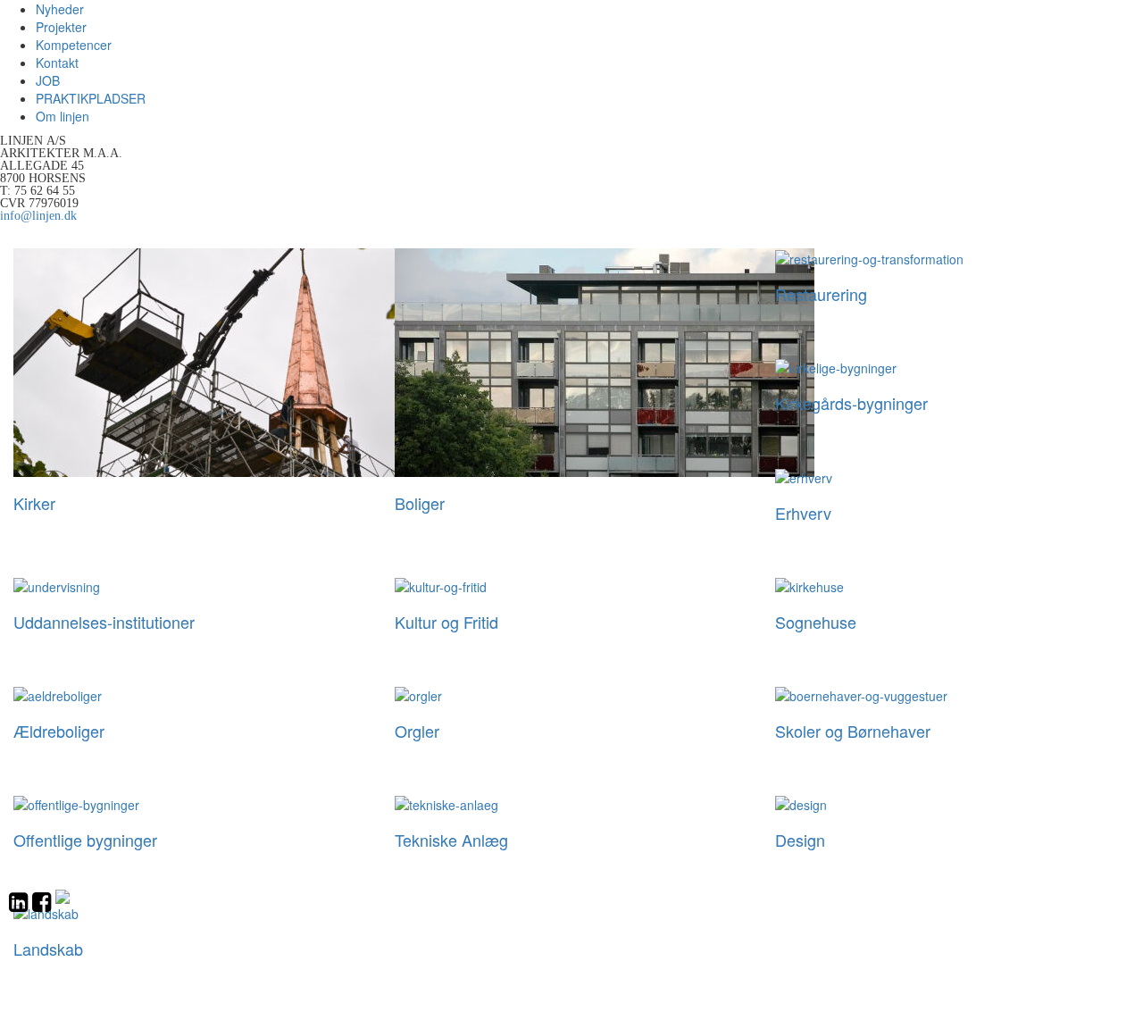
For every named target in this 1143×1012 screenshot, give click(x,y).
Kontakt (57, 62)
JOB (48, 80)
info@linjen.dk (38, 215)
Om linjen (62, 116)
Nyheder (60, 9)
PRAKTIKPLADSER (91, 98)
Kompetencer (74, 45)
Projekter (61, 27)
